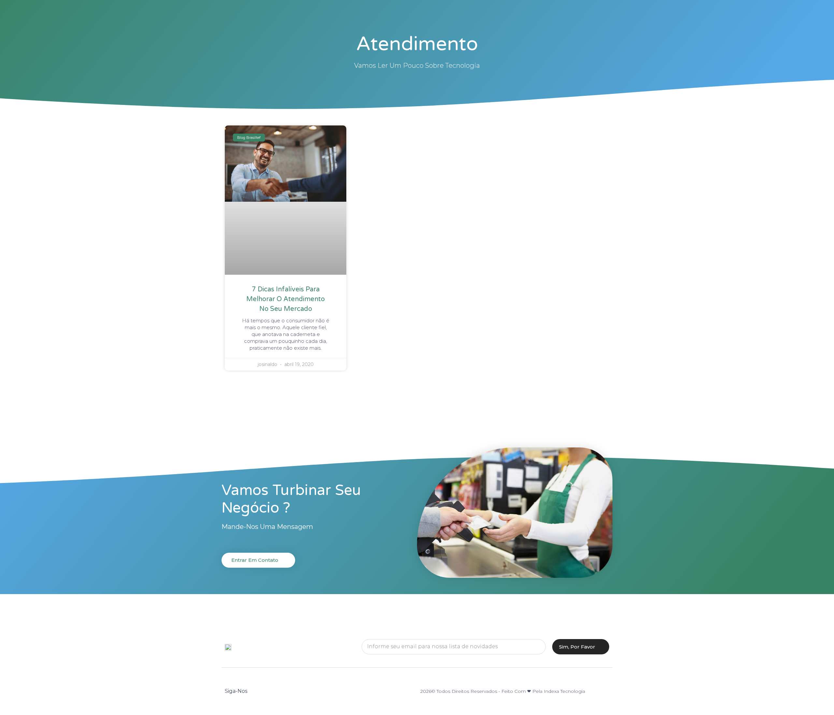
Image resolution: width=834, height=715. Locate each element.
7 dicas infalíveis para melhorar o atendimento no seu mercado (285, 299)
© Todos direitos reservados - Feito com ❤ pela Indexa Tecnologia (508, 691)
